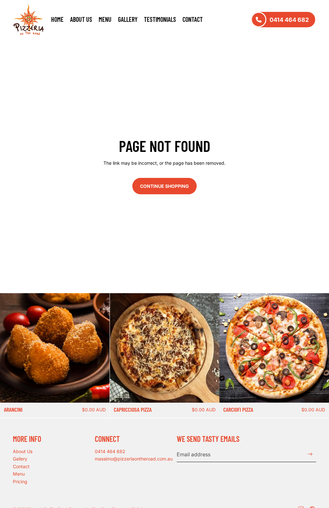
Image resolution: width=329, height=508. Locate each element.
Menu (19, 474)
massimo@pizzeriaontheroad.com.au (134, 458)
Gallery (20, 458)
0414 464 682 (110, 451)
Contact (21, 466)
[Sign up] (310, 454)
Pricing (20, 481)
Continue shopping (164, 186)
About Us (22, 451)
